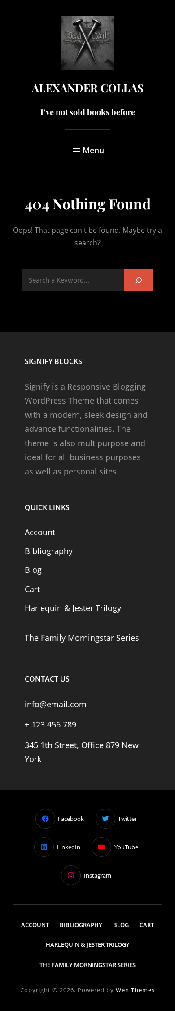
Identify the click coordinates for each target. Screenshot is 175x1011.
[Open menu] (87, 150)
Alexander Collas (88, 87)
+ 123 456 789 (50, 724)
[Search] (138, 280)
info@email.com (56, 704)
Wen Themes (135, 990)
